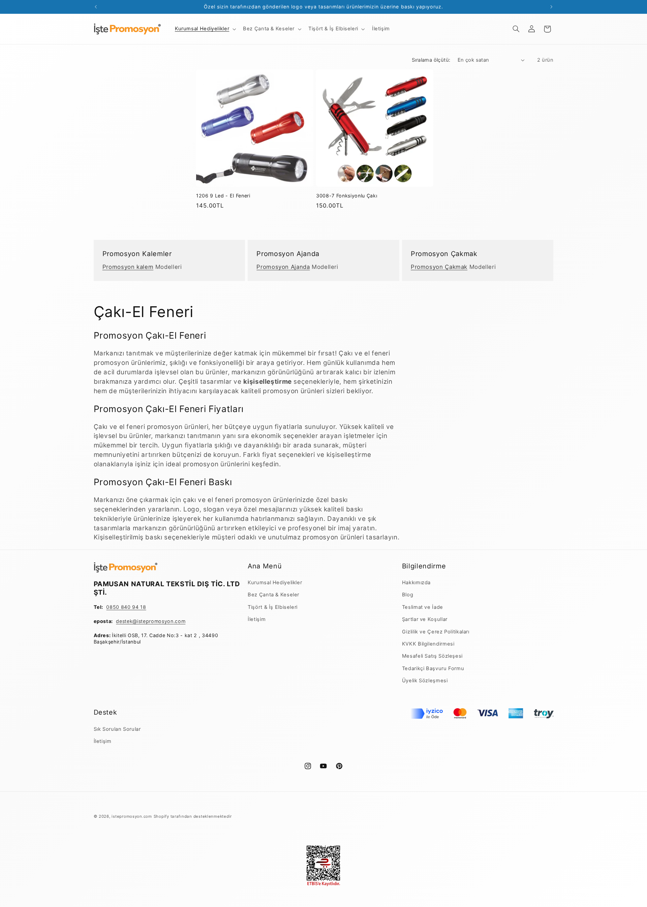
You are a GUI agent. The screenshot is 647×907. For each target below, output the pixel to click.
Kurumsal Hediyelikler (275, 583)
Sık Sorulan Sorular (117, 729)
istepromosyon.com (132, 816)
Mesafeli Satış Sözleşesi (432, 656)
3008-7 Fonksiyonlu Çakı (346, 195)
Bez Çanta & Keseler (273, 595)
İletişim (257, 619)
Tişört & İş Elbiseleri (273, 607)
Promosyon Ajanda (283, 266)
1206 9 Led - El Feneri (223, 195)
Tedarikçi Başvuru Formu (433, 668)
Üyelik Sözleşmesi (425, 681)
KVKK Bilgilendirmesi (428, 644)
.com (180, 621)
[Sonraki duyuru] (551, 6)
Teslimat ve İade (422, 607)
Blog (407, 595)
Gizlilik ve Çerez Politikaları (435, 632)
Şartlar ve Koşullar (425, 619)
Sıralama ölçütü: (431, 60)
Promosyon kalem (127, 266)
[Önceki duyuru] (95, 6)
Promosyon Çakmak (439, 266)
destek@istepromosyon (144, 621)
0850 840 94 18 (126, 607)
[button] (205, 29)
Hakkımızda (416, 583)
